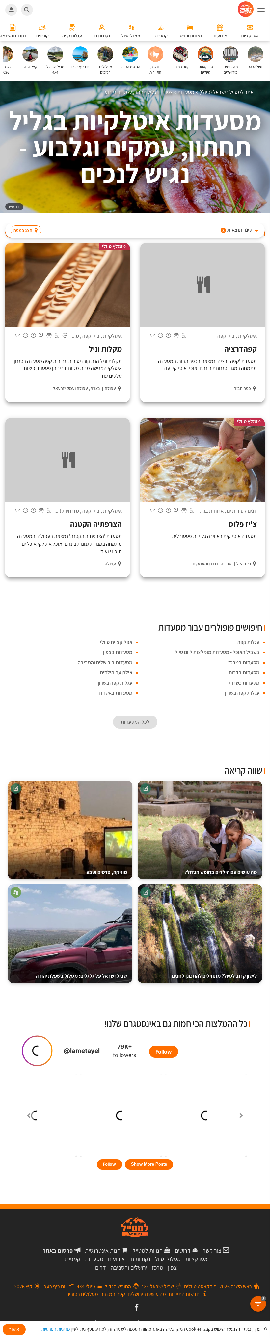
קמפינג (72, 1259)
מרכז (157, 1267)
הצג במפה (23, 230)
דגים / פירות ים (242, 510)
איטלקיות (247, 335)
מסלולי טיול (168, 1259)
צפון (172, 1267)
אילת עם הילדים (116, 672)
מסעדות (94, 1259)
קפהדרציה (240, 349)
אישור (14, 1329)
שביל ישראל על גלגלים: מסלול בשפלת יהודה (81, 976)
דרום (100, 1267)
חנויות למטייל (148, 1250)
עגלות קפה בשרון (115, 682)
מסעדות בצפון (117, 652)
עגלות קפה (248, 642)
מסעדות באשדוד (115, 693)
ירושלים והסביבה (129, 1267)
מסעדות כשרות (244, 682)
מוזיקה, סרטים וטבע (106, 872)
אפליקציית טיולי (116, 642)
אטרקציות (196, 1259)
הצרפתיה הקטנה (96, 524)
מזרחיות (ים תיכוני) (60, 510)
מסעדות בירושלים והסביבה (105, 662)
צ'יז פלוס (243, 524)
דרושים (183, 1250)
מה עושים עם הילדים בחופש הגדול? (221, 872)
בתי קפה (226, 335)
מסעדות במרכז (243, 662)
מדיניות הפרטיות (55, 1329)
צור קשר (212, 1250)
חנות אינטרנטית (103, 1250)
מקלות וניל (105, 349)
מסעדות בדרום (244, 672)
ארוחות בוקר (211, 510)
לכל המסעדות (135, 721)
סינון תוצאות (237, 229)
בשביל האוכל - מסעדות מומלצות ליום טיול (217, 652)
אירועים (116, 1259)
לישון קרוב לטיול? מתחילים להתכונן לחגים (214, 976)
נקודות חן (139, 1259)
